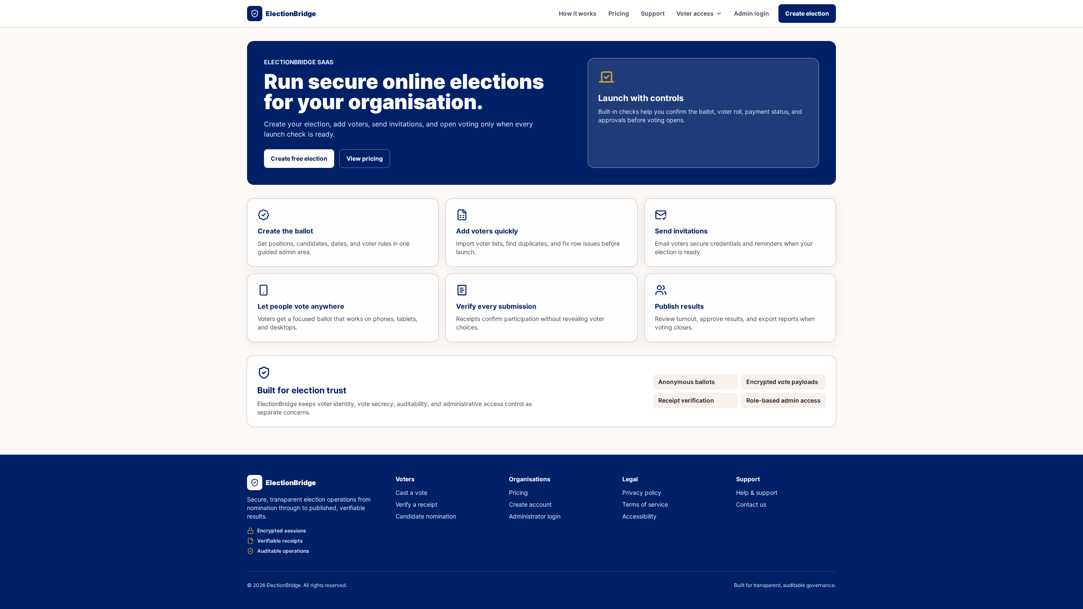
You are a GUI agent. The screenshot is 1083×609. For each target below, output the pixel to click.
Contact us (751, 504)
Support (653, 13)
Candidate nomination (426, 516)
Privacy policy (641, 492)
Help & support (757, 492)
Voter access (695, 13)
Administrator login (535, 516)
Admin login (751, 13)
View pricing (364, 158)
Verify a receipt (416, 504)
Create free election (299, 158)
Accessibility (639, 516)
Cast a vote (411, 492)
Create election (807, 13)
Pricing (618, 13)
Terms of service (645, 504)
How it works (577, 13)
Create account (530, 504)
